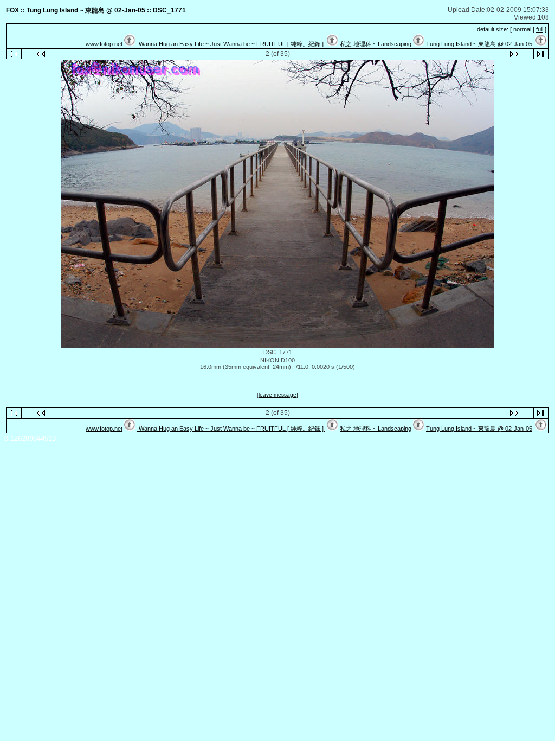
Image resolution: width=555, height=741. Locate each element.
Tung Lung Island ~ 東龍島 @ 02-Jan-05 (479, 44)
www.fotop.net (104, 44)
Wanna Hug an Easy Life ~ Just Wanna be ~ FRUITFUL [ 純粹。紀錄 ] (231, 44)
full (539, 29)
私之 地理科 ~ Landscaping (375, 44)
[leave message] (277, 395)
